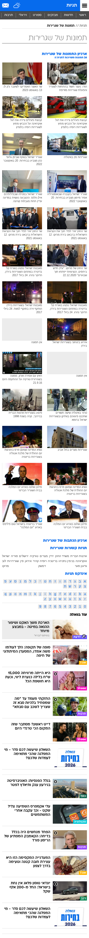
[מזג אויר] (17, 5)
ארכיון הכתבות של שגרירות (65, 541)
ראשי (82, 15)
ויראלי (23, 15)
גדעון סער (81, 566)
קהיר (36, 561)
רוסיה (43, 561)
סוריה (14, 556)
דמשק (42, 566)
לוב (4, 561)
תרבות (8, 15)
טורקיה (34, 556)
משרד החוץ (62, 556)
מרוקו (5, 566)
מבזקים (53, 15)
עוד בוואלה (78, 615)
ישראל (6, 556)
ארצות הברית (78, 556)
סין (22, 561)
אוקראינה (81, 561)
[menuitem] (68, 15)
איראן (28, 561)
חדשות (68, 15)
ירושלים (24, 556)
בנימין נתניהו (66, 561)
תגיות (71, 5)
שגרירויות (13, 561)
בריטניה (52, 561)
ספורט (37, 15)
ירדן (51, 556)
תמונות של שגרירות (61, 26)
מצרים (44, 556)
